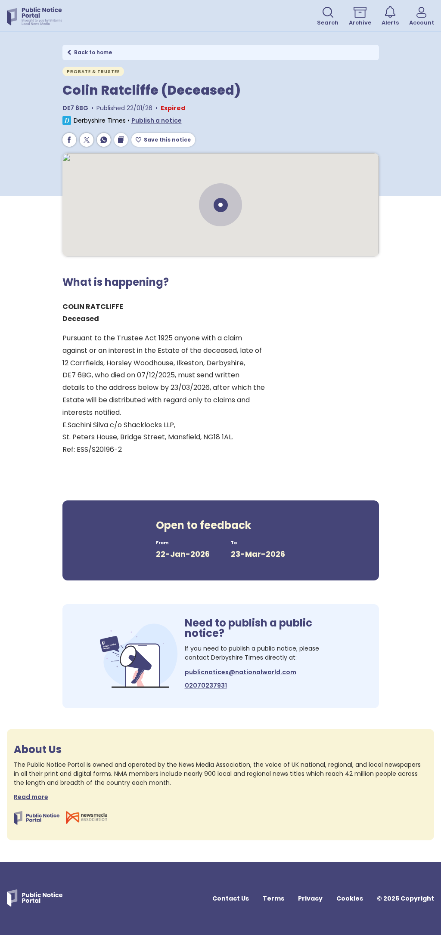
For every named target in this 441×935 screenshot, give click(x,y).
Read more (31, 797)
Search (328, 23)
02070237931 (206, 685)
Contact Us (230, 898)
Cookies (349, 898)
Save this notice (167, 139)
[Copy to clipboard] (121, 140)
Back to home (93, 52)
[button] (156, 120)
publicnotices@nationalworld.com (240, 672)
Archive (360, 23)
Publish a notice (156, 120)
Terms (273, 898)
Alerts (390, 23)
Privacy (310, 898)
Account (421, 23)
